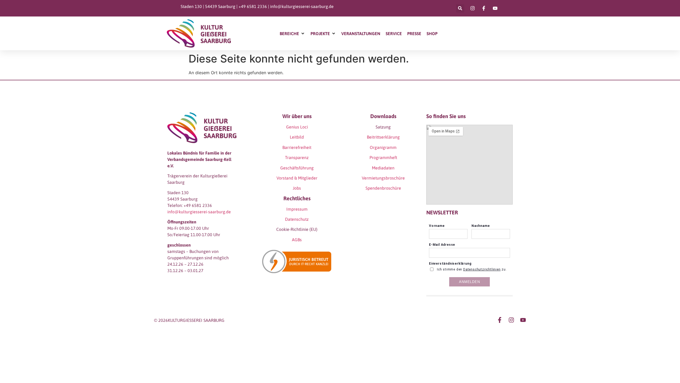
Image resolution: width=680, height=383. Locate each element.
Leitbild (297, 137)
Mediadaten (383, 167)
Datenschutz (297, 219)
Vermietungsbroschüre (383, 178)
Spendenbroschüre (383, 188)
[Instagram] (511, 320)
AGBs (297, 239)
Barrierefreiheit (296, 147)
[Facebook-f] (500, 320)
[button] (460, 8)
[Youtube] (523, 320)
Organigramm (383, 147)
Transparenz (297, 157)
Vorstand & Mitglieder (297, 178)
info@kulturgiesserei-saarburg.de (302, 6)
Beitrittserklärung (383, 137)
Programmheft (383, 157)
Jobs (297, 188)
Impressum (297, 209)
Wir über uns (297, 116)
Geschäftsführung (297, 167)
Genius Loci (297, 126)
